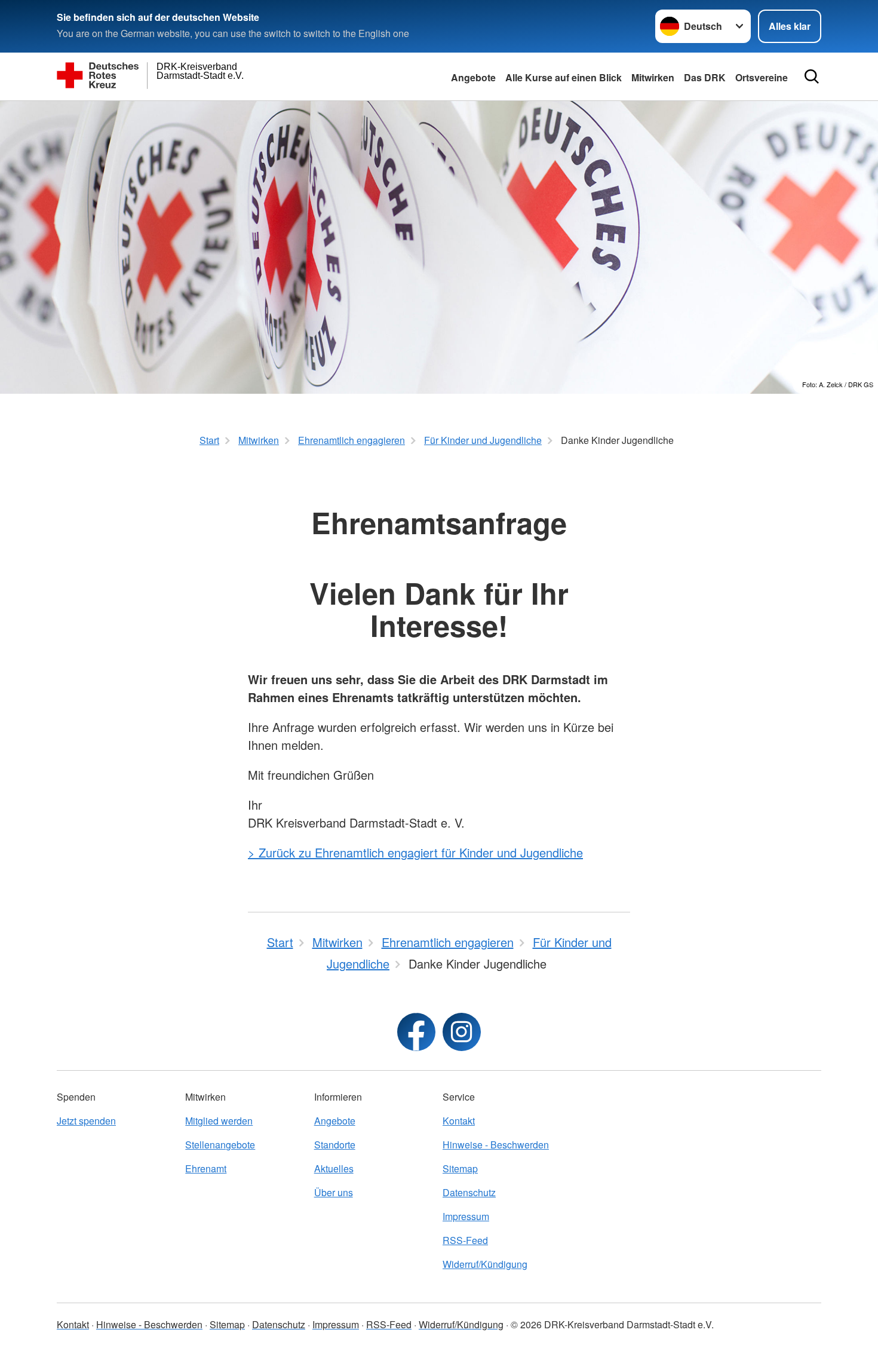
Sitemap (460, 1168)
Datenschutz (469, 1192)
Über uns (333, 1192)
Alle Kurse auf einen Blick (563, 77)
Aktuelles (334, 1168)
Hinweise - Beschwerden (496, 1144)
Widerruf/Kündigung (485, 1264)
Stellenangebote (220, 1144)
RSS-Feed (465, 1240)
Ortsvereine (761, 77)
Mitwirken (652, 77)
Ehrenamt (205, 1168)
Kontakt (459, 1121)
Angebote (473, 77)
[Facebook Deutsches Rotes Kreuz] (416, 1032)
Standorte (334, 1144)
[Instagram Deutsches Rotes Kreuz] (462, 1032)
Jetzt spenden (86, 1121)
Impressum (466, 1216)
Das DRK (705, 77)
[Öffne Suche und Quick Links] (811, 76)
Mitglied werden (219, 1121)
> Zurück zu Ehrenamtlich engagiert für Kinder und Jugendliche (415, 852)
